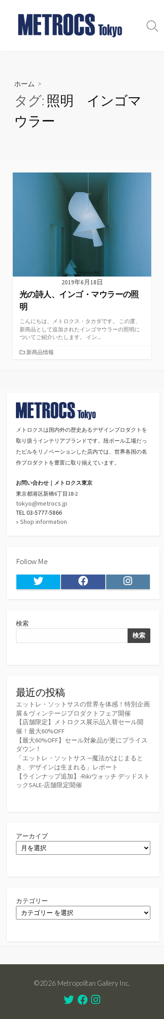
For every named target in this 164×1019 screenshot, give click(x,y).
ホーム (24, 83)
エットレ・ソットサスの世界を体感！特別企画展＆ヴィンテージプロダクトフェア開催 (83, 708)
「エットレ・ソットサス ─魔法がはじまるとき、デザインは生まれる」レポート (79, 762)
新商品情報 (40, 352)
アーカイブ (32, 836)
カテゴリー (32, 901)
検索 (22, 623)
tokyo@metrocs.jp (41, 503)
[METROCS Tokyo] (70, 25)
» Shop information (41, 521)
